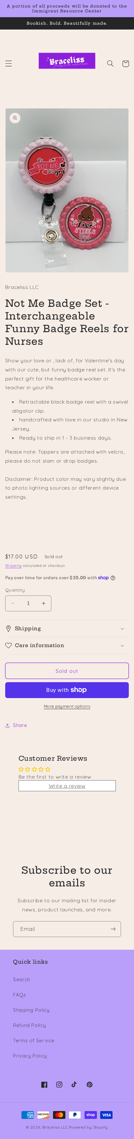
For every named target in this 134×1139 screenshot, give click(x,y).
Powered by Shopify (88, 1127)
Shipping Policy (31, 1010)
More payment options (67, 706)
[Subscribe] (113, 929)
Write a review (67, 785)
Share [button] (20, 725)
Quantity (15, 590)
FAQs (19, 995)
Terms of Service (34, 1040)
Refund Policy (29, 1025)
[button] (8, 63)
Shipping (13, 565)
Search (21, 979)
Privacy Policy (30, 1056)
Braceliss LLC (55, 1127)
